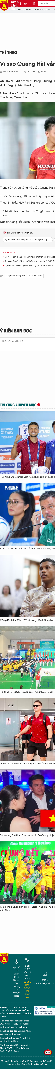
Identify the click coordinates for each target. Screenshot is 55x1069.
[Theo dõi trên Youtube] (25, 3)
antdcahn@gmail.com (44, 983)
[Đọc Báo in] (35, 3)
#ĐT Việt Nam (35, 276)
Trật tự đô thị (23, 10)
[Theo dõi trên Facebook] (21, 3)
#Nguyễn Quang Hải (15, 276)
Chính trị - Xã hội (42, 10)
